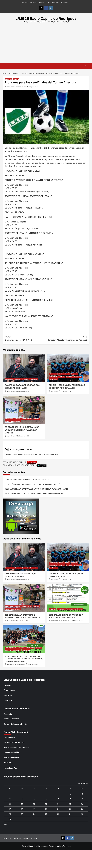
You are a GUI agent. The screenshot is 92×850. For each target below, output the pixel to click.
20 (46, 809)
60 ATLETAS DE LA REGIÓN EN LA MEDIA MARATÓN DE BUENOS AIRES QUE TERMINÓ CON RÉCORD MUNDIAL (24, 658)
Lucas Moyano (11, 391)
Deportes (8, 79)
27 (46, 814)
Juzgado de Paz (10, 768)
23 (82, 809)
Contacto (65, 3)
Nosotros (8, 695)
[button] (5, 66)
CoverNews (54, 846)
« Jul (5, 824)
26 (34, 814)
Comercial (8, 714)
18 (22, 809)
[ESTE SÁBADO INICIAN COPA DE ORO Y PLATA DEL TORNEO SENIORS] (68, 598)
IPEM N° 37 (8, 763)
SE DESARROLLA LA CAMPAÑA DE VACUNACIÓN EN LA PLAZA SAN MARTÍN (22, 430)
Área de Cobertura (12, 719)
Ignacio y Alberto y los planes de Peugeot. (67, 338)
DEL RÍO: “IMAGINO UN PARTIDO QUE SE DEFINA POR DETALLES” (32, 484)
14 (58, 804)
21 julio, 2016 (33, 87)
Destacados (9, 379)
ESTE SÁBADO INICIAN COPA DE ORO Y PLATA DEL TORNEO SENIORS (34, 493)
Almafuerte (53, 374)
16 (82, 804)
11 (22, 804)
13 (46, 804)
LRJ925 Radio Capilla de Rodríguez (46, 18)
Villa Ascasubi (53, 3)
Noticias (33, 3)
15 (70, 804)
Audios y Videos (64, 374)
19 (34, 809)
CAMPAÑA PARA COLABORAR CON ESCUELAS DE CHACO (29, 479)
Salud (7, 421)
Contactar (8, 700)
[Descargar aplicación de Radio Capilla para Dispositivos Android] (41, 465)
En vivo (25, 3)
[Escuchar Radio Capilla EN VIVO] (31, 462)
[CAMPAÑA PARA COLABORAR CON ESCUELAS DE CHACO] (24, 368)
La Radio (42, 3)
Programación (9, 690)
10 (10, 804)
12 (34, 804)
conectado (30, 454)
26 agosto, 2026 (66, 391)
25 (22, 814)
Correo (26, 838)
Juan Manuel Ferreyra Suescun (17, 87)
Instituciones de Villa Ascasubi (16, 747)
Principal (25, 379)
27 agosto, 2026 (23, 391)
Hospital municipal (11, 757)
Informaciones (27, 418)
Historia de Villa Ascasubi (14, 742)
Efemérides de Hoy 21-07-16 (18, 338)
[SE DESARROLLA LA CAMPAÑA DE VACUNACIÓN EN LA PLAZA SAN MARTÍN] (24, 410)
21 (58, 809)
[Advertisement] (46, 45)
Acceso (34, 838)
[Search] (86, 66)
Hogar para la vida (11, 752)
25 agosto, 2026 (33, 664)
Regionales (77, 376)
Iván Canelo (54, 391)
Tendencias (33, 379)
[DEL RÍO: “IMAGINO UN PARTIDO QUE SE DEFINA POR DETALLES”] (68, 368)
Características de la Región (15, 724)
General (16, 79)
